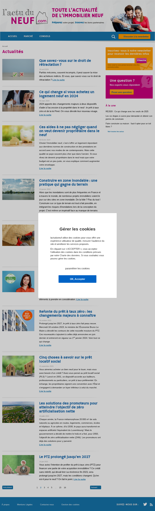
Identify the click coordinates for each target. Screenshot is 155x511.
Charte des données (70, 255)
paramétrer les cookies (77, 268)
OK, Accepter (77, 279)
